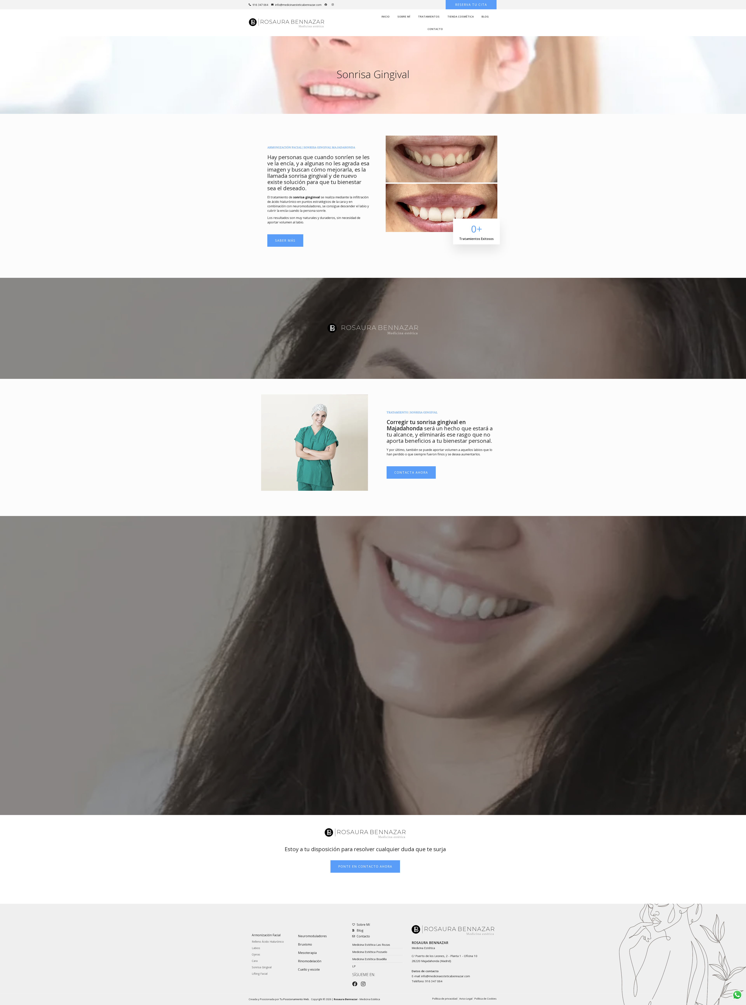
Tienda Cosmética (460, 16)
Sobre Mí (403, 16)
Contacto (435, 29)
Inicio (386, 16)
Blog (485, 16)
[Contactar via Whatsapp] (737, 999)
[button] (471, 4)
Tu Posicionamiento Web (294, 999)
